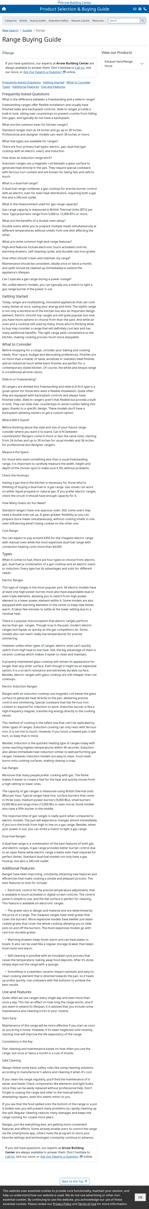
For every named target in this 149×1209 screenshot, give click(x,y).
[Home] (16, 9)
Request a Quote (80, 20)
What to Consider (78, 82)
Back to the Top (72, 1181)
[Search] (142, 20)
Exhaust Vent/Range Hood (118, 63)
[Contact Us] (145, 9)
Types (6, 87)
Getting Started (53, 82)
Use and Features (53, 87)
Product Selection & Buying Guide (74, 9)
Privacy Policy (62, 1204)
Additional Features (25, 87)
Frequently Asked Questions (21, 82)
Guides (27, 30)
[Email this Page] (134, 9)
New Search (10, 30)
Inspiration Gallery (59, 20)
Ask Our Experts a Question (42, 72)
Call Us (79, 68)
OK (140, 1197)
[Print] (139, 9)
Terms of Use (87, 1204)
